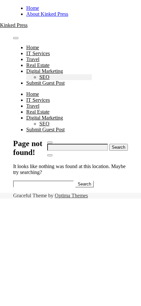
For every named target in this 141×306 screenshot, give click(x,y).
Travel (32, 59)
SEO (44, 77)
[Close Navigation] (49, 155)
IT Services (38, 53)
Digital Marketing (44, 71)
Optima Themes (71, 195)
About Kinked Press (47, 14)
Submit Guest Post (45, 83)
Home (32, 8)
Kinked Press (14, 25)
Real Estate (38, 65)
